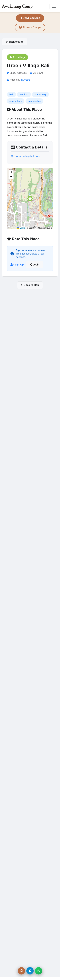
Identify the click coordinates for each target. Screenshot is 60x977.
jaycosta (25, 79)
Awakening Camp (17, 6)
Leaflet (22, 227)
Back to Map (16, 41)
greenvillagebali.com (28, 156)
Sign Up (19, 264)
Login (35, 264)
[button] (30, 198)
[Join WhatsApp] (38, 971)
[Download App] (21, 971)
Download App (31, 18)
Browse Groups (32, 27)
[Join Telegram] (30, 971)
